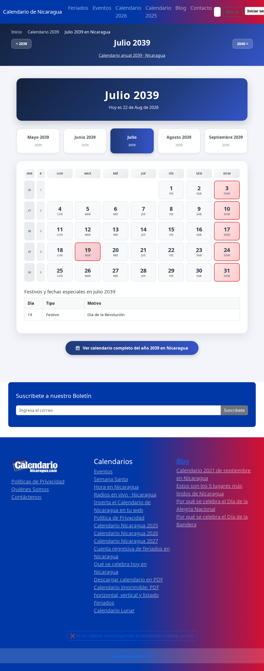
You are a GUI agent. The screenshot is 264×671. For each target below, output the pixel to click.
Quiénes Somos (30, 489)
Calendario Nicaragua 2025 (126, 525)
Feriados (78, 7)
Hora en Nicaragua (116, 486)
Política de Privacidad (119, 517)
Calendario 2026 (128, 11)
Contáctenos (26, 496)
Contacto (201, 7)
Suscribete (234, 410)
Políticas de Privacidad (37, 481)
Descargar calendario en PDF (128, 579)
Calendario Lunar (114, 610)
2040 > (242, 43)
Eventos (102, 7)
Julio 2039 (132, 42)
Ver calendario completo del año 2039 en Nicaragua (135, 348)
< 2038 (21, 43)
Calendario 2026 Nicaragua (132, 655)
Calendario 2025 (158, 11)
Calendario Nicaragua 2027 (126, 540)
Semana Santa (111, 479)
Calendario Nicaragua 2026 (126, 533)
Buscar (233, 12)
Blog (180, 7)
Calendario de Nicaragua (32, 11)
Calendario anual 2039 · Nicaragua (132, 55)
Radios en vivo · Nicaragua (125, 494)
